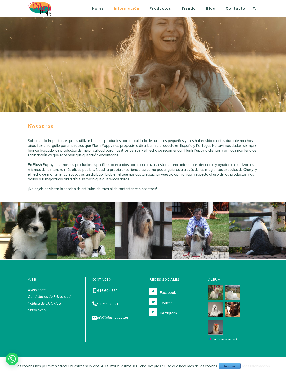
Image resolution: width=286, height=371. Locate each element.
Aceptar (229, 366)
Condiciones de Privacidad (49, 296)
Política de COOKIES (44, 303)
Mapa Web (37, 310)
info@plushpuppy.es (113, 317)
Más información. (256, 366)
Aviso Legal (37, 290)
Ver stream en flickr (226, 339)
